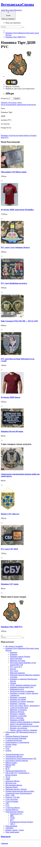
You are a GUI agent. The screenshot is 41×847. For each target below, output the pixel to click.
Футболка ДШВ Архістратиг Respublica (17, 210)
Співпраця (4, 843)
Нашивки (13, 654)
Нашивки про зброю (18, 699)
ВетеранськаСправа (17, 4)
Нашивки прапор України (20, 656)
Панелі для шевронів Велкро (21, 724)
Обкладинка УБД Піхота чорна (13, 172)
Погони (13, 669)
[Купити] (2, 180)
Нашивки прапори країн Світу (22, 687)
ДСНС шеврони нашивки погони (23, 685)
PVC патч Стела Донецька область (15, 247)
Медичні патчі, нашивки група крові (24, 726)
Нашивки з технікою (18, 697)
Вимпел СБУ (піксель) (10, 514)
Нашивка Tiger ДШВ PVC (15, 37)
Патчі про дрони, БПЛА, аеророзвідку (25, 706)
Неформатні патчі (17, 689)
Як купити (10, 10)
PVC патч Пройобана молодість (14, 283)
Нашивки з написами (18, 716)
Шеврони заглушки (17, 661)
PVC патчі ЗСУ (16, 667)
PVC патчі (14, 671)
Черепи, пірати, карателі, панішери (23, 730)
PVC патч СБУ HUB (9, 549)
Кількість (4, 98)
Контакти (18, 10)
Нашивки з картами (17, 703)
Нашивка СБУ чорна (9, 584)
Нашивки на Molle (17, 720)
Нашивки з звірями (17, 714)
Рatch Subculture (16, 658)
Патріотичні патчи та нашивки (22, 691)
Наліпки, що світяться (18, 728)
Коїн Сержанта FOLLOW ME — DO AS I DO (19, 321)
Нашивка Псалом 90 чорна (12, 431)
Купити (17, 98)
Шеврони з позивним (18, 710)
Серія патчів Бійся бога (19, 708)
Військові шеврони (17, 673)
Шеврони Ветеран (17, 712)
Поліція (13, 683)
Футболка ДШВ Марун (10, 397)
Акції (3, 10)
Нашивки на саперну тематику (22, 701)
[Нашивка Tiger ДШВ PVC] (18, 76)
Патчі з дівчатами (17, 718)
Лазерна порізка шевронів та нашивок (25, 722)
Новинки (13, 652)
